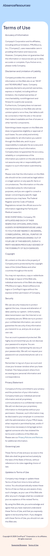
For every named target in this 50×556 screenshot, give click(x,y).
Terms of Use (33, 545)
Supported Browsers (19, 545)
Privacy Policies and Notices (30, 437)
